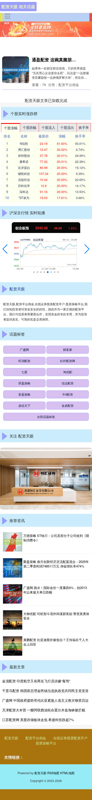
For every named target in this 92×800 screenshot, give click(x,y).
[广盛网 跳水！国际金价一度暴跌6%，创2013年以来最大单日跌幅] (12, 594)
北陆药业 (24, 179)
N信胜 (24, 143)
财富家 (67, 349)
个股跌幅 (29, 127)
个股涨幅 (11, 127)
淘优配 (67, 372)
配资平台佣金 (35, 737)
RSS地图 (53, 773)
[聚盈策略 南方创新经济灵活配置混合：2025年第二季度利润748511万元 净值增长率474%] (12, 568)
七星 (24, 372)
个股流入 (48, 127)
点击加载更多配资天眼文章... (46, 100)
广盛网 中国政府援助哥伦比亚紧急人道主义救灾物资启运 (45, 700)
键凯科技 (24, 173)
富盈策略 (24, 394)
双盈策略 (24, 383)
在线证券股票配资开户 (70, 737)
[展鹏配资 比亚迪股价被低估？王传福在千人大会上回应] (12, 646)
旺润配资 (24, 361)
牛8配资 (67, 394)
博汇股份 (24, 149)
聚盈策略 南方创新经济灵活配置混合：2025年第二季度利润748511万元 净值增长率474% (56, 563)
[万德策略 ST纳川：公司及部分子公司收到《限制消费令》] (12, 542)
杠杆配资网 (67, 361)
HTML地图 (67, 773)
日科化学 (24, 185)
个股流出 (67, 127)
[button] (5, 249)
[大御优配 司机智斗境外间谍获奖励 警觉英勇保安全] (12, 620)
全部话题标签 (46, 417)
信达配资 (68, 383)
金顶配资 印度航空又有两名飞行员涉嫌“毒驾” (36, 680)
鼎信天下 (24, 405)
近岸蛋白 (24, 167)
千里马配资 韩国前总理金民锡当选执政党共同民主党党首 (45, 690)
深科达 (23, 192)
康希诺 (23, 161)
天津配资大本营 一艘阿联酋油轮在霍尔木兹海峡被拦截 (43, 710)
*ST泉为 (23, 198)
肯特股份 (24, 155)
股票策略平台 (46, 743)
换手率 (84, 127)
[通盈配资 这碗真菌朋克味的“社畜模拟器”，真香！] (15, 69)
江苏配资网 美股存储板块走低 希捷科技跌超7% (38, 719)
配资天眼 (11, 737)
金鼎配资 (68, 405)
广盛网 (24, 349)
